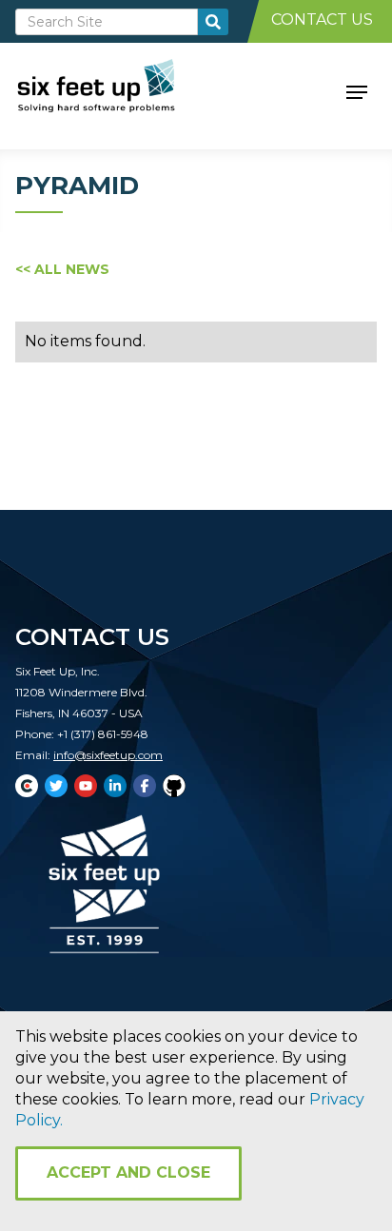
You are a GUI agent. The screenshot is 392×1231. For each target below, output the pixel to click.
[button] (357, 90)
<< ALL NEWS (62, 269)
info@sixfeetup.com (108, 755)
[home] (117, 90)
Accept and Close (128, 1172)
